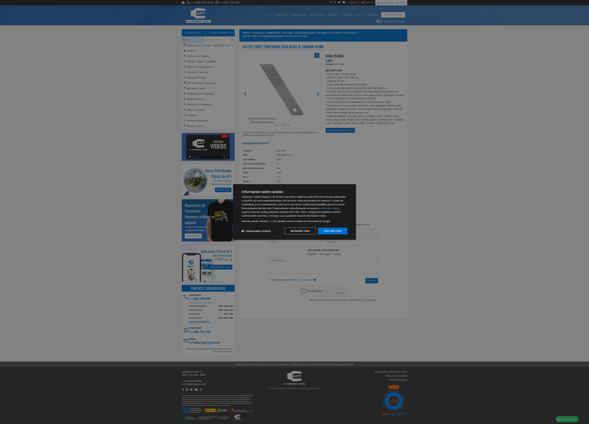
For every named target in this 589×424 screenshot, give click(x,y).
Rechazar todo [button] (300, 230)
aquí (271, 221)
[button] (256, 231)
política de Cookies (329, 208)
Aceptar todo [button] (333, 230)
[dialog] (294, 212)
